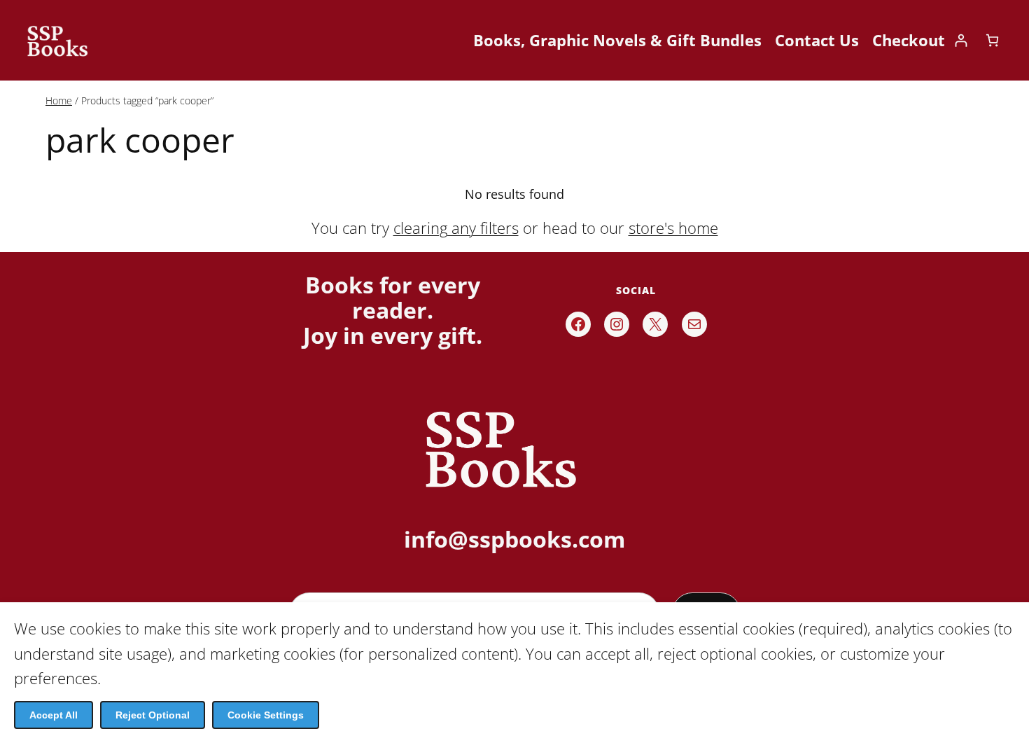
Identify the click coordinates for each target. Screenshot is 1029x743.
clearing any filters (456, 227)
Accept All (53, 715)
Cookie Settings (265, 715)
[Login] (960, 40)
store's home (673, 227)
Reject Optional (152, 715)
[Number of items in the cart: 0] (992, 40)
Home (59, 100)
